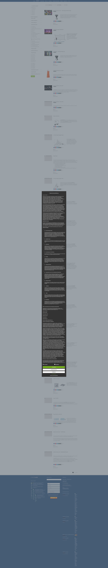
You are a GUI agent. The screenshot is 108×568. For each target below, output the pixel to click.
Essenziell (45, 364)
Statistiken (57, 364)
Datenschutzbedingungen (54, 375)
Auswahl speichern (54, 369)
